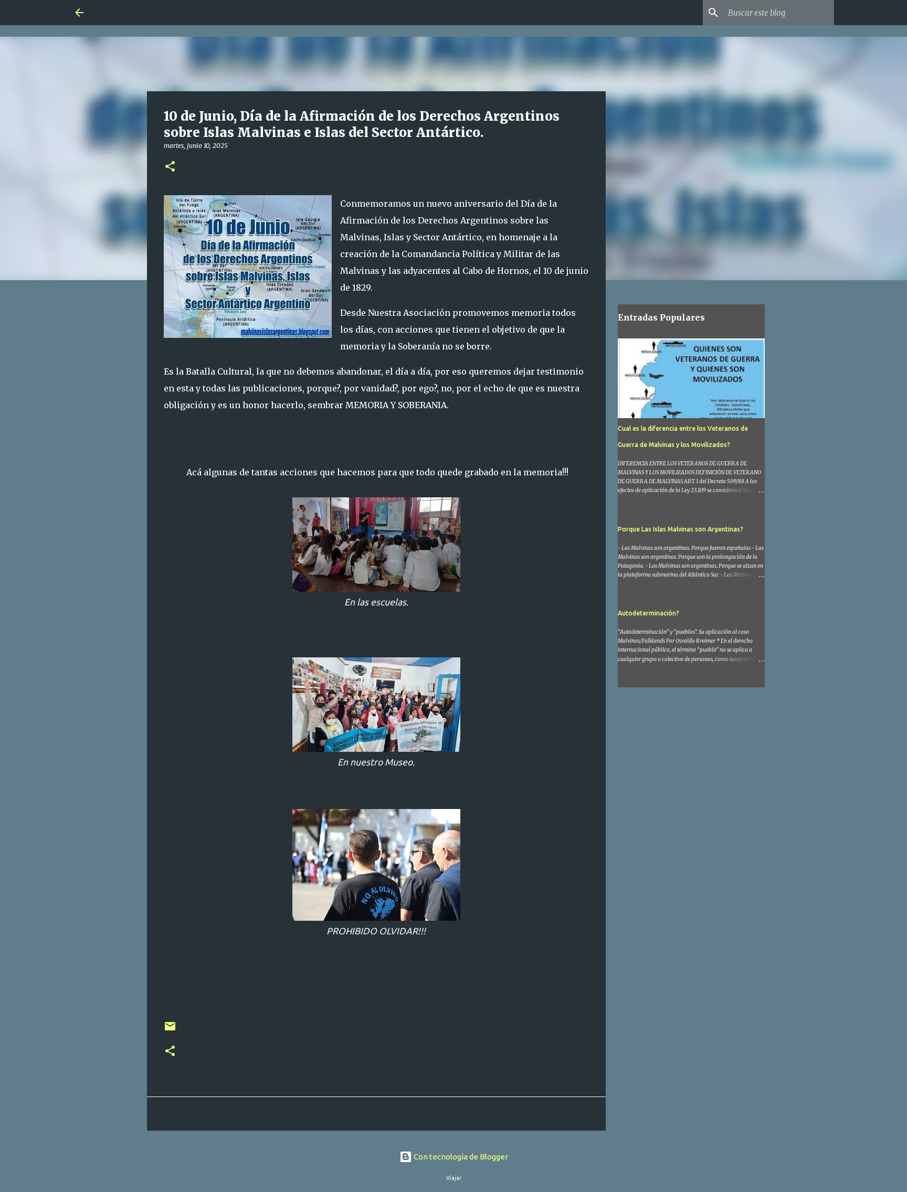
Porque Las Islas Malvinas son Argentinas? (680, 529)
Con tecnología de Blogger (460, 1156)
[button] (170, 167)
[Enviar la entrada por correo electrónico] (170, 1030)
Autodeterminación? (648, 613)
